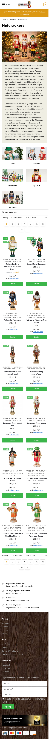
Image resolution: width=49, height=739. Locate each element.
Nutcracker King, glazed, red (12, 424)
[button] (45, 4)
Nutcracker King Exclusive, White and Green (12, 266)
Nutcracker (8, 315)
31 (37, 224)
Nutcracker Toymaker (12, 320)
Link (4, 702)
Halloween (8, 470)
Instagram (6, 668)
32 (43, 224)
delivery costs (14, 278)
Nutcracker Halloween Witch (12, 479)
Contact (5, 627)
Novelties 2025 (32, 470)
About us (5, 623)
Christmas (12, 20)
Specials (18, 315)
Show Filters (11, 212)
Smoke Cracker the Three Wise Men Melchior (12, 535)
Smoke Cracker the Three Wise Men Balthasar (36, 479)
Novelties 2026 (15, 259)
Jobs (29, 259)
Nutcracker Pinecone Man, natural (36, 321)
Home (4, 20)
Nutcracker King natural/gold (36, 373)
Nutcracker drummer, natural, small (12, 373)
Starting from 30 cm (36, 261)
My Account (6, 644)
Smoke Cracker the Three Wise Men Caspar (36, 535)
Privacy (5, 633)
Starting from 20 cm (12, 261)
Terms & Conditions (10, 651)
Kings (5, 259)
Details (12, 284)
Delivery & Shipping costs (12, 654)
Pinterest (5, 672)
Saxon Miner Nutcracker (36, 264)
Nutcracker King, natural (36, 423)
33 (21, 230)
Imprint (5, 630)
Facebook (6, 665)
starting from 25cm (36, 475)
